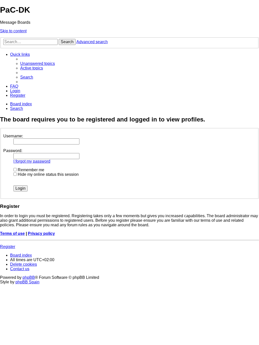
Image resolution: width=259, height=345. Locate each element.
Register (7, 246)
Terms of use (12, 233)
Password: (12, 151)
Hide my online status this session (48, 174)
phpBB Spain (27, 282)
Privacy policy (41, 233)
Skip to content (13, 31)
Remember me (30, 170)
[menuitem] (37, 63)
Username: (13, 136)
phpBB (29, 277)
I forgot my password (31, 161)
